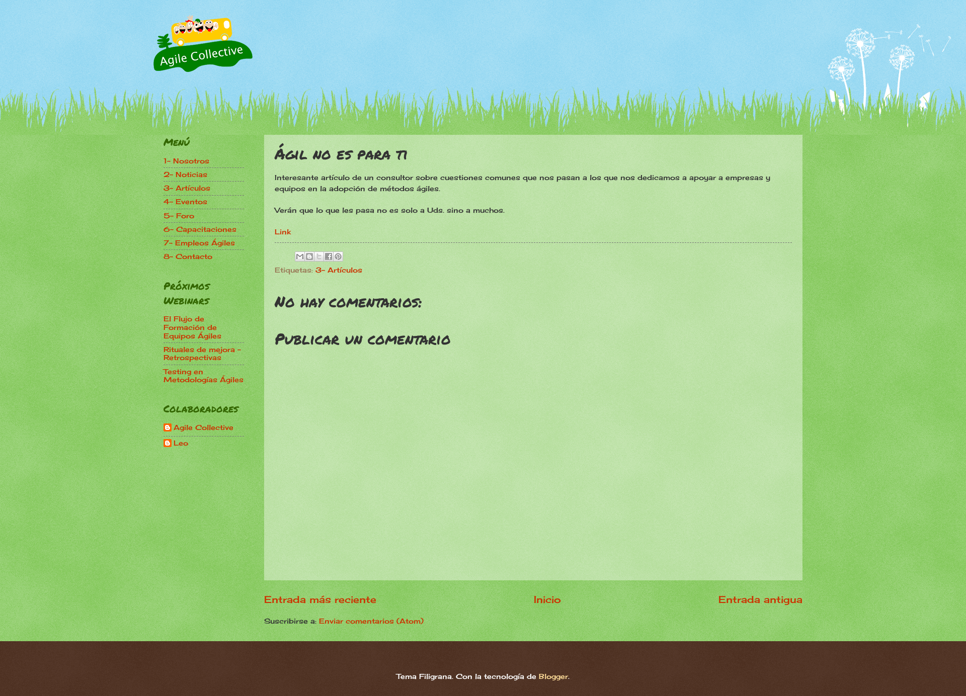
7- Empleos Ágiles (199, 242)
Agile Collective (203, 427)
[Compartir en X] (319, 256)
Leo (181, 443)
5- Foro (179, 215)
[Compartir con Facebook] (329, 256)
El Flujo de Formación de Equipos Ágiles (192, 326)
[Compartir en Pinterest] (338, 256)
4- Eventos (185, 201)
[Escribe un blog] (309, 256)
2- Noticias (185, 174)
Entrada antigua (760, 599)
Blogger (553, 676)
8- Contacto (188, 256)
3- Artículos (338, 270)
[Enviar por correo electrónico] (300, 256)
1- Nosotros (186, 160)
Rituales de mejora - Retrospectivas (202, 353)
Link (283, 231)
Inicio (547, 599)
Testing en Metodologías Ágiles (204, 375)
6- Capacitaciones (200, 229)
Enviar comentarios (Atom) (371, 621)
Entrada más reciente (320, 599)
